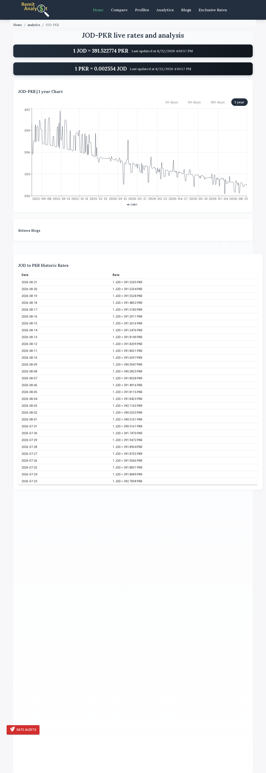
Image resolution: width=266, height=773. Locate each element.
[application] (133, 157)
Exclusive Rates (213, 9)
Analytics (165, 9)
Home (98, 9)
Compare (119, 9)
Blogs (186, 9)
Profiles (142, 9)
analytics (33, 25)
